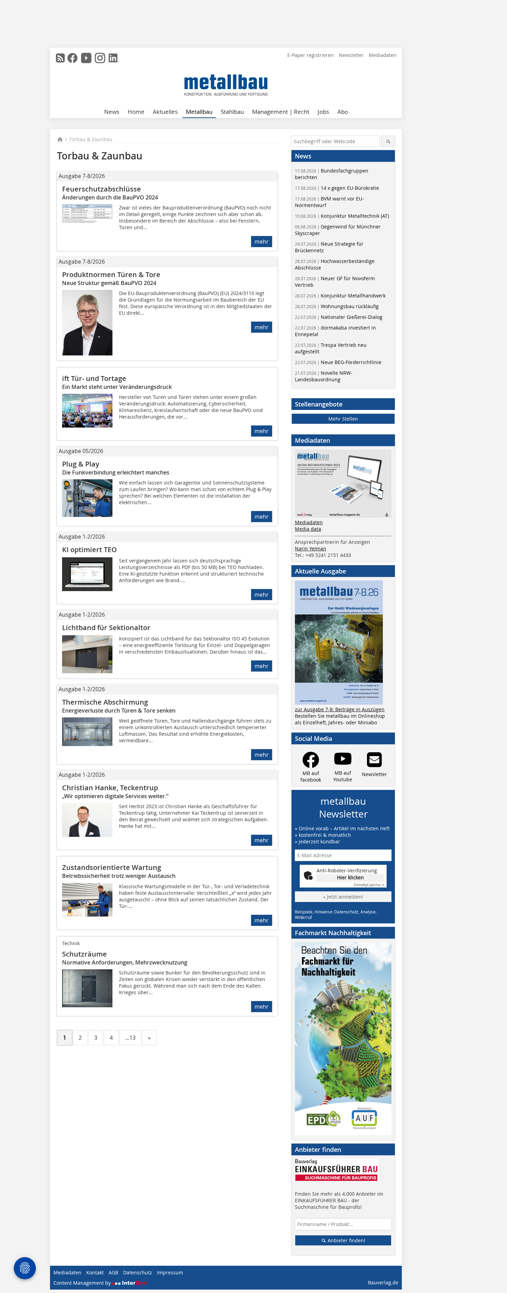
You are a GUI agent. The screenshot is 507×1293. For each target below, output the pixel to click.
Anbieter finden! (345, 1240)
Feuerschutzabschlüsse (101, 189)
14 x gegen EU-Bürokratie (337, 188)
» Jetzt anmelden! (343, 896)
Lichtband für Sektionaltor (106, 627)
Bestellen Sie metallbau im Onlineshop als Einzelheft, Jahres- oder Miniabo (340, 719)
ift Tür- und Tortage (94, 378)
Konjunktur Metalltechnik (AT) (342, 216)
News (111, 112)
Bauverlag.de (383, 1282)
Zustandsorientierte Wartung (111, 867)
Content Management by (82, 1283)
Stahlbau (232, 112)
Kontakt (95, 1272)
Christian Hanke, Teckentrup (110, 787)
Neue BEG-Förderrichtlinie (338, 362)
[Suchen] (388, 141)
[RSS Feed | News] (60, 58)
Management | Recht (280, 112)
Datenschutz (137, 1272)
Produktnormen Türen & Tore (111, 274)
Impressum (170, 1272)
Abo (342, 112)
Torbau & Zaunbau (90, 139)
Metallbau (199, 112)
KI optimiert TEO (89, 549)
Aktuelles (165, 112)
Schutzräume (84, 954)
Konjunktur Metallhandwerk (340, 295)
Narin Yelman (310, 548)
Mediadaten (383, 55)
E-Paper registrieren (310, 55)
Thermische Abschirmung (105, 702)
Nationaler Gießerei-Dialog (338, 317)
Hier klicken (350, 877)
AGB (113, 1272)
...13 (130, 1037)
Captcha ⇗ (369, 885)
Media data (308, 529)
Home (136, 112)
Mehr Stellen (343, 418)
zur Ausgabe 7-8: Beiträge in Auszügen (340, 709)
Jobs (323, 112)
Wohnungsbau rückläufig (337, 306)
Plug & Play (80, 464)
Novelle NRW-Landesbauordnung (323, 376)
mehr (262, 241)
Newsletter (351, 55)
